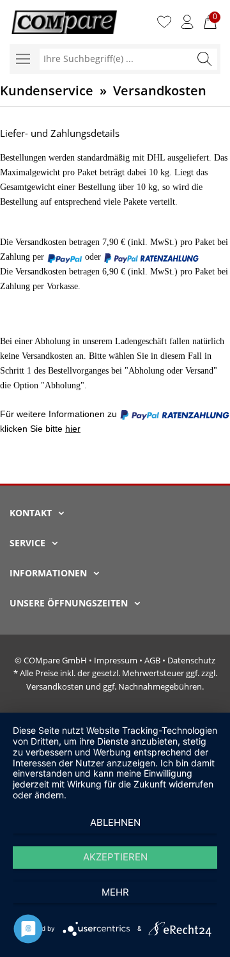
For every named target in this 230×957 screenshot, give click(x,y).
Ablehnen (115, 822)
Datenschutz (191, 660)
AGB (152, 660)
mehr (115, 892)
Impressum (115, 660)
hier (72, 428)
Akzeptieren (115, 857)
